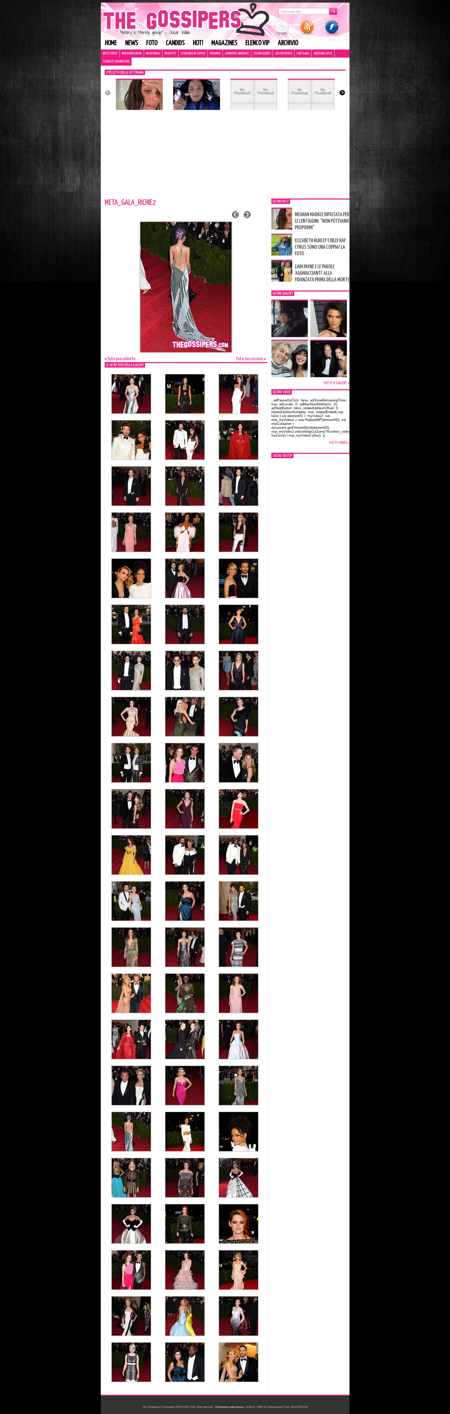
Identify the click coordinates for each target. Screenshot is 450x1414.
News (131, 43)
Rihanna (215, 53)
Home (111, 43)
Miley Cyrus (110, 53)
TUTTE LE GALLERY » (336, 383)
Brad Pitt (170, 53)
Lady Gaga (303, 53)
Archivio (288, 43)
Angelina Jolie (323, 53)
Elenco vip (258, 43)
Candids (175, 43)
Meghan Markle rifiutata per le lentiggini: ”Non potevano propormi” (322, 221)
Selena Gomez (262, 53)
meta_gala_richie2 (130, 203)
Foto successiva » (251, 358)
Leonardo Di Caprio (193, 53)
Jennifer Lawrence (237, 53)
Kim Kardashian (132, 53)
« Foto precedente (120, 358)
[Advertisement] (225, 155)
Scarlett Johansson (116, 61)
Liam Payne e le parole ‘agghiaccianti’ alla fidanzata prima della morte (322, 273)
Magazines (224, 43)
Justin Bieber (283, 53)
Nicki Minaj (153, 53)
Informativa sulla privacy (229, 1406)
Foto (152, 43)
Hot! (198, 43)
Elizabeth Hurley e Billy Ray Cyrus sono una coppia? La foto (320, 247)
